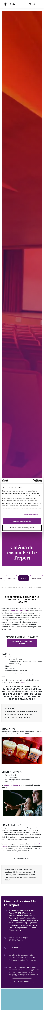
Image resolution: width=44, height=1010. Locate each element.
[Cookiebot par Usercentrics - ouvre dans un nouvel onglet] (33, 480)
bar (22, 734)
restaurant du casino (12, 785)
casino (22, 682)
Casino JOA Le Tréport (18, 611)
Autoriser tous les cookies (22, 521)
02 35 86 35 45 (14, 948)
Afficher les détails (31, 514)
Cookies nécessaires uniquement (22, 528)
